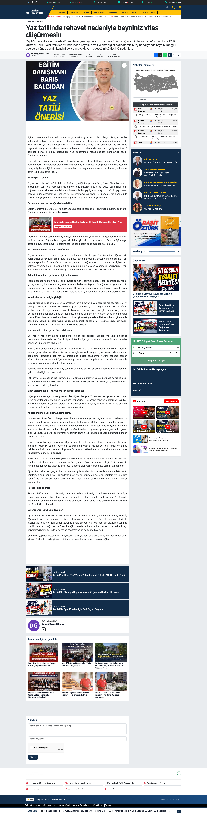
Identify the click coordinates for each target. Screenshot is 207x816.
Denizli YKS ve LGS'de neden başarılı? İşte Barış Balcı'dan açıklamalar (107, 694)
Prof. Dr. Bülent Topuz (155, 193)
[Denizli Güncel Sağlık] (35, 11)
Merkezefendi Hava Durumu (80, 783)
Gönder (33, 757)
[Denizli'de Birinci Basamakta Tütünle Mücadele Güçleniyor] (77, 652)
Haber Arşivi (112, 789)
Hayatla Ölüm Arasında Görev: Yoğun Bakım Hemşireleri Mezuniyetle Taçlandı (41, 694)
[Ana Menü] (179, 7)
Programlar (74, 12)
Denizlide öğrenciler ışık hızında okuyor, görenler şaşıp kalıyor (75, 693)
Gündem (124, 12)
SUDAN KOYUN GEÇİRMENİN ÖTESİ (160, 162)
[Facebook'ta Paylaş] (156, 55)
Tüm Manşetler (35, 789)
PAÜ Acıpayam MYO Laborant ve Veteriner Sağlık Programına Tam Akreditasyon (109, 665)
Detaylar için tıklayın (156, 360)
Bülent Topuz (150, 159)
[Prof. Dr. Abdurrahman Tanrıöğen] (137, 184)
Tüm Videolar (170, 401)
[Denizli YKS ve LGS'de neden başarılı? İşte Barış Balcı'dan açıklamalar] (111, 681)
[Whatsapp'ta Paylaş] (165, 55)
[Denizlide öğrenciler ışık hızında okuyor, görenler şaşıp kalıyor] (77, 681)
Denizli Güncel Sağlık (53, 624)
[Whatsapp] (179, 773)
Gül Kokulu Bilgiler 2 (153, 209)
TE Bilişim (177, 799)
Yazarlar (86, 12)
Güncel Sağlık (99, 12)
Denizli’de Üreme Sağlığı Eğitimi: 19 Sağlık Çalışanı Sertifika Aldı (43, 664)
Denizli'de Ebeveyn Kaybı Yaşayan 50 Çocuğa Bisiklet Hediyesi (142, 811)
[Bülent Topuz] (137, 160)
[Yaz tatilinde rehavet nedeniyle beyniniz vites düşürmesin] (77, 91)
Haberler (62, 12)
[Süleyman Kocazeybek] (137, 172)
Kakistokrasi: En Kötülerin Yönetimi (160, 185)
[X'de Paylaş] (160, 55)
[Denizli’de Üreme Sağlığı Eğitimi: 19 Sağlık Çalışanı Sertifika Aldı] (44, 652)
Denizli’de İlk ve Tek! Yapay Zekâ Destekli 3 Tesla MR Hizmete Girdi (76, 811)
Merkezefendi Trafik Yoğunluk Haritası (122, 783)
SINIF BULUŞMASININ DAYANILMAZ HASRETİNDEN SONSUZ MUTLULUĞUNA (160, 197)
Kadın (134, 12)
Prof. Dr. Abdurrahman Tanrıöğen (160, 182)
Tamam (108, 805)
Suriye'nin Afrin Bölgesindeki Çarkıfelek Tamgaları (157, 173)
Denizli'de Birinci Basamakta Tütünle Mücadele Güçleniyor (77, 664)
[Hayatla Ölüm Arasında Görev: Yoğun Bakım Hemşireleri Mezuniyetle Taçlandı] (44, 681)
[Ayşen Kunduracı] (137, 207)
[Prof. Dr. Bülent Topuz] (137, 195)
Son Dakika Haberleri (76, 789)
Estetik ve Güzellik (148, 12)
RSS (31, 799)
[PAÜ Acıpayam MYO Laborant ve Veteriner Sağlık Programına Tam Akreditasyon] (111, 652)
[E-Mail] (44, 629)
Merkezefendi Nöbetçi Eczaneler (42, 783)
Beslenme (113, 12)
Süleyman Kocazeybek (154, 169)
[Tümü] (178, 152)
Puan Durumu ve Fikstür (156, 783)
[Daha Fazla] (170, 55)
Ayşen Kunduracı (152, 206)
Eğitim (40, 22)
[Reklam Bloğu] (156, 231)
